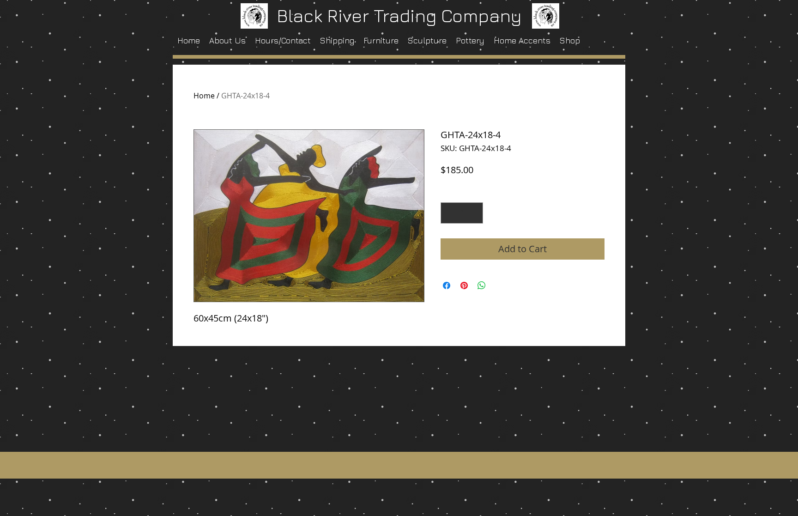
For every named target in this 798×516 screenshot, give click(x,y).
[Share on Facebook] (446, 285)
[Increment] (474, 213)
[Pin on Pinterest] (464, 285)
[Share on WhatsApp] (481, 285)
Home (204, 96)
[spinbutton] (462, 213)
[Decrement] (450, 213)
